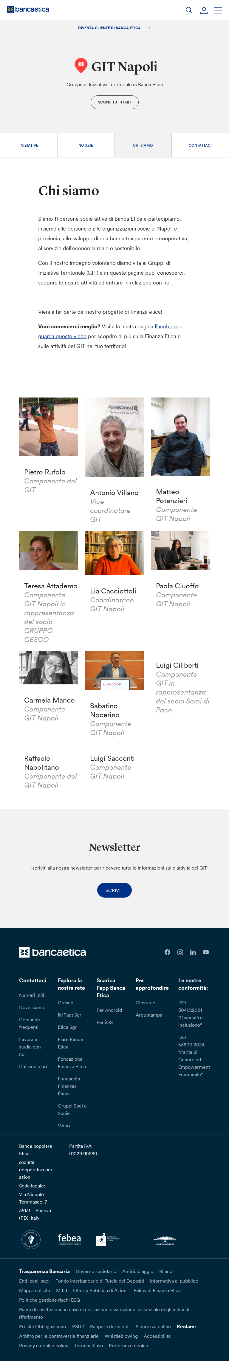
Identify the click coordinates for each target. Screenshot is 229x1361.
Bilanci (166, 1271)
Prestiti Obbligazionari (42, 1326)
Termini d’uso (88, 1345)
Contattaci (200, 145)
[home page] (28, 9)
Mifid (61, 1290)
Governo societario (96, 1271)
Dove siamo (31, 1007)
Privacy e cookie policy (43, 1345)
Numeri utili (31, 995)
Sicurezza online (153, 1326)
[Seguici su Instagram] (180, 952)
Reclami (186, 1326)
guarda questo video (62, 336)
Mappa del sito (34, 1290)
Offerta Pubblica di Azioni (100, 1290)
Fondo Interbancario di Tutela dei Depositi (99, 1281)
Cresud (65, 1003)
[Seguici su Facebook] (167, 952)
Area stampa (149, 1015)
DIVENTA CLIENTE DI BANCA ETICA (110, 28)
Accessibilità (157, 1336)
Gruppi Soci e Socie (72, 1109)
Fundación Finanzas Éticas (69, 1086)
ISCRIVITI (114, 890)
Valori (64, 1125)
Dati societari (33, 1066)
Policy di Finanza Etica (157, 1290)
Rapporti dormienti (110, 1326)
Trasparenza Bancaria (44, 1271)
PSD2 (78, 1326)
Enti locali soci (34, 1281)
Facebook (166, 326)
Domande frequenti (29, 1023)
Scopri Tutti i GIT (114, 102)
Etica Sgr (67, 1027)
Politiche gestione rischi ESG (49, 1300)
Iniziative (28, 145)
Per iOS (105, 1022)
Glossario (145, 1003)
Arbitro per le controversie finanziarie (59, 1336)
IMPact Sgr (69, 1015)
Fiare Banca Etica (70, 1043)
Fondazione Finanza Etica (72, 1062)
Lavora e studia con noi (30, 1046)
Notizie (85, 145)
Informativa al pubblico (174, 1281)
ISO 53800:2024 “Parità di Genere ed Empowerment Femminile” (194, 1055)
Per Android (109, 1010)
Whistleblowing (121, 1336)
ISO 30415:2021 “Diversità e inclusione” (190, 1014)
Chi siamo (143, 145)
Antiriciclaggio (137, 1271)
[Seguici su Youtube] (206, 952)
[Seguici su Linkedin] (193, 952)
